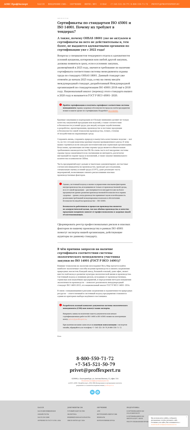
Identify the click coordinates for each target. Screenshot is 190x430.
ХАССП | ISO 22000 (43, 417)
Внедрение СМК (57, 4)
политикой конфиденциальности (163, 424)
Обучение (75, 4)
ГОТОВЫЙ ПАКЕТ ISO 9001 (76, 411)
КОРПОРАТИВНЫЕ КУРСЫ (106, 420)
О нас (103, 4)
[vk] (92, 392)
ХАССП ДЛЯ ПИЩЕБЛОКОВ (47, 411)
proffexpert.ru (109, 385)
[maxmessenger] (97, 392)
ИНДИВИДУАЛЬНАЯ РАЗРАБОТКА (78, 417)
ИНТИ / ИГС (91, 4)
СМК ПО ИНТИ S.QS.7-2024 (76, 420)
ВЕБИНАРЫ (101, 417)
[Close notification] (187, 417)
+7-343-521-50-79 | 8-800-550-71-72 (129, 4)
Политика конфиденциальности (95, 380)
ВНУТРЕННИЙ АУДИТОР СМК (107, 414)
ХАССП (41, 4)
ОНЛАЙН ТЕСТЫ (43, 414)
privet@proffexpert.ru (166, 4)
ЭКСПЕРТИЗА (72, 414)
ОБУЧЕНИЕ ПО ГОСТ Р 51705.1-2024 (49, 420)
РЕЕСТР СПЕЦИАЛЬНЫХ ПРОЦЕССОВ (139, 421)
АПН (98, 411)
